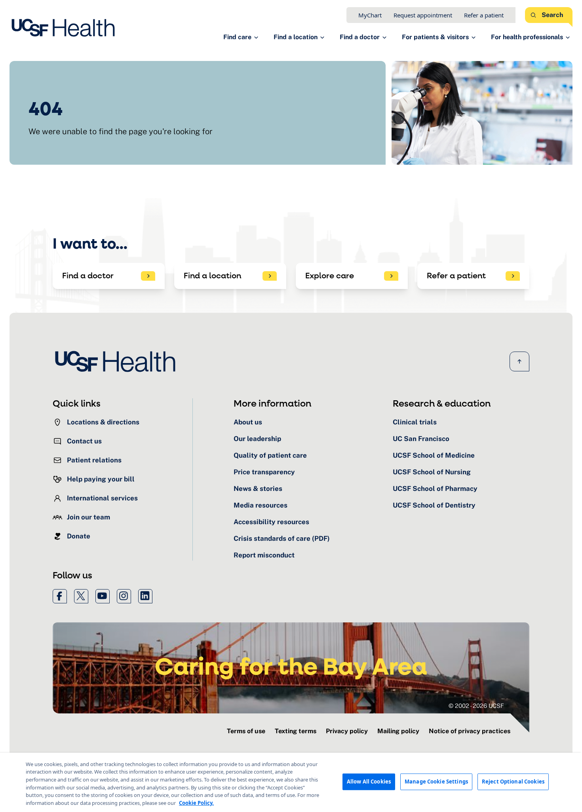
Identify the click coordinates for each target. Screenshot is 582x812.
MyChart (370, 15)
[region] (291, 782)
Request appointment (423, 15)
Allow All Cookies (369, 781)
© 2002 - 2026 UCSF (476, 705)
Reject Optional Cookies (513, 781)
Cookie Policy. (196, 802)
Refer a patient (484, 15)
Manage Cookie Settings (436, 781)
